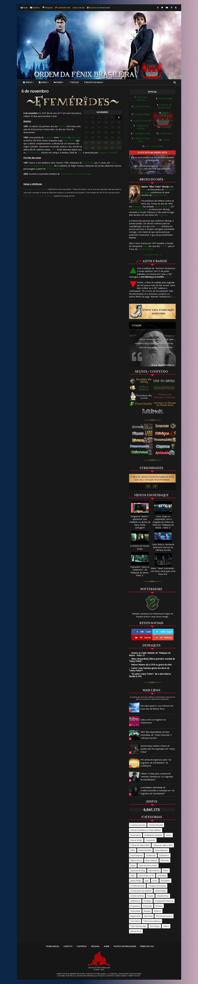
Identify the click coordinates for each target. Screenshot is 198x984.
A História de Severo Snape (139, 547)
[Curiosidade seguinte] (155, 486)
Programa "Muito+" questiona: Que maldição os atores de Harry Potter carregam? (139, 522)
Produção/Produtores (164, 901)
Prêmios (159, 906)
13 (86, 127)
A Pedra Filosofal (156, 825)
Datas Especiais (161, 850)
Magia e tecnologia (164, 114)
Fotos (132, 875)
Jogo (147, 880)
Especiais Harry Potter (148, 865)
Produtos (147, 901)
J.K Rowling (161, 875)
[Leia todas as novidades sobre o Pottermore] (153, 411)
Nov (112, 147)
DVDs (132, 850)
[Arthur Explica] (141, 388)
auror (143, 189)
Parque (150, 896)
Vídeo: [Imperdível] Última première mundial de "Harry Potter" (152, 660)
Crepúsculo (150, 840)
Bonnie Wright (136, 840)
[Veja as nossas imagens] (171, 7)
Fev (92, 142)
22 (106, 132)
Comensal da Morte (138, 209)
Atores (168, 835)
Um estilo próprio (142, 114)
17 (112, 127)
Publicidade (135, 911)
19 (86, 132)
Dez (119, 147)
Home (25, 8)
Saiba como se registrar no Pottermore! (153, 721)
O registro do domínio (142, 127)
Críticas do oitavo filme (139, 845)
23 (112, 132)
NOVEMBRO (102, 112)
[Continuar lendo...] (152, 254)
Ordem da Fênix (159, 195)
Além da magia (165, 98)
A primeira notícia (142, 106)
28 (106, 137)
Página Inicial (52, 946)
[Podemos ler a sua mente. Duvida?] (165, 388)
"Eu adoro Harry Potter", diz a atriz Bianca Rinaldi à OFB (150, 675)
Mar (99, 142)
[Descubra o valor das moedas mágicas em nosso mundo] (165, 404)
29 (112, 137)
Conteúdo (82, 946)
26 (92, 137)
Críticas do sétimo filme (162, 845)
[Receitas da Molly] (141, 381)
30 (119, 137)
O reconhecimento (142, 133)
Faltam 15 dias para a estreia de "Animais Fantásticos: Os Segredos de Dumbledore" (156, 776)
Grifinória (62, 126)
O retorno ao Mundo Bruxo (164, 106)
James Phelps (135, 880)
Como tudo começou (141, 98)
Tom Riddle (87, 162)
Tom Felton (135, 921)
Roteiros (157, 911)
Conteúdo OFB (64, 8)
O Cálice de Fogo (137, 886)
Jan (86, 142)
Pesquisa (49, 8)
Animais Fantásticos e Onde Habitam (145, 830)
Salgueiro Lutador (107, 152)
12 (119, 122)
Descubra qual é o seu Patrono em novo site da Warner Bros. (156, 707)
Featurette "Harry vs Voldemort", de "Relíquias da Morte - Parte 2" (140, 571)
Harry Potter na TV (146, 875)
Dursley (164, 246)
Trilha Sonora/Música (152, 921)
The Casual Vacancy (164, 916)
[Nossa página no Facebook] (157, 7)
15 (99, 127)
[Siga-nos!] (162, 7)
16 (106, 127)
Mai (112, 142)
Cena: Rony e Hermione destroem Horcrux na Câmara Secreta (163, 547)
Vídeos (29, 82)
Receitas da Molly (94, 82)
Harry (53, 149)
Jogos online (78, 8)
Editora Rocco (136, 860)
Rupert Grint (135, 916)
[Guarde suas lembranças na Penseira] (165, 381)
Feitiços (75, 82)
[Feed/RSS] (176, 7)
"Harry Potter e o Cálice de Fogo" (76, 173)
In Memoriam (165, 133)
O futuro (166, 139)
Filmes (59, 82)
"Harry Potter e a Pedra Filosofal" (35, 189)
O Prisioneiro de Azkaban (140, 891)
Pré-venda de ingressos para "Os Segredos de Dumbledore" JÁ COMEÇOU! (155, 762)
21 (99, 132)
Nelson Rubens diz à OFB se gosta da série (150, 664)
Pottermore (135, 901)
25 (86, 137)
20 (92, 132)
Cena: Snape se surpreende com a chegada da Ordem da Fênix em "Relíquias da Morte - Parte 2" (163, 522)
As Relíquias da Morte (153, 835)
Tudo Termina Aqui (138, 926)
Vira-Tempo (155, 926)
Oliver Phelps (160, 891)
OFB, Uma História (154, 146)
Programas (135, 906)
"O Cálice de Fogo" (55, 168)
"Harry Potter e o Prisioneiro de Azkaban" (38, 196)
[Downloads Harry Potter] (141, 404)
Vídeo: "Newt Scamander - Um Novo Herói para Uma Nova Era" (163, 571)
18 (119, 127)
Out (106, 147)
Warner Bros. (135, 931)
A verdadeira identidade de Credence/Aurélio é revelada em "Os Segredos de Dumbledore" (157, 790)
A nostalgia (166, 127)
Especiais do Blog (137, 870)
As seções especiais (142, 120)
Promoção (147, 906)
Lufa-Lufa (74, 137)
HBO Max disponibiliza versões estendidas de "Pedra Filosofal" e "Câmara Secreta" (156, 735)
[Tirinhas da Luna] (141, 396)
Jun (118, 142)
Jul (86, 147)
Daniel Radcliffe (145, 850)
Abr (105, 142)
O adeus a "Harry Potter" (142, 140)
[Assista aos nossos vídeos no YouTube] (167, 7)
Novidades (165, 880)
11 (112, 122)
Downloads (151, 855)
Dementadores (33, 152)
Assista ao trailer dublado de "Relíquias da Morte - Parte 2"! (149, 654)
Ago (93, 147)
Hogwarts (137, 206)
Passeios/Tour (163, 896)
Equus (132, 865)
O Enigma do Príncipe (157, 886)
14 (92, 127)
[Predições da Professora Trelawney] (165, 396)
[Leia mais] (168, 277)
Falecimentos (154, 870)
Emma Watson (151, 860)
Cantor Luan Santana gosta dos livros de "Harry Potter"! (149, 669)
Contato (36, 8)
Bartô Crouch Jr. (162, 206)
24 (119, 132)
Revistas (147, 911)
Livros (44, 82)
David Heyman (136, 855)
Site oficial (148, 916)
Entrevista (165, 860)
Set (99, 147)
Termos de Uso (147, 946)
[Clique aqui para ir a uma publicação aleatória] (152, 311)
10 (106, 122)
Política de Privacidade (99, 8)
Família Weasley (145, 249)
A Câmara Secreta (137, 825)
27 (99, 137)
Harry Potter (69, 140)
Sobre (106, 946)
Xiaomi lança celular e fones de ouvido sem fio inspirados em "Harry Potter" (157, 748)
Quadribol (48, 137)
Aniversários (135, 835)
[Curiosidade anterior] (148, 486)
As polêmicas (166, 120)
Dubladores (164, 855)
